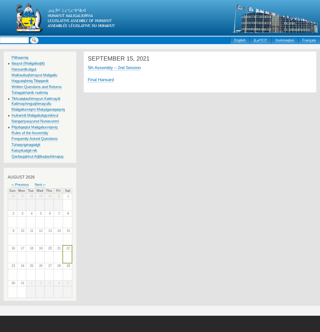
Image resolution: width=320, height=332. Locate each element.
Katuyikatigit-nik (24, 150)
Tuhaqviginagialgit (26, 145)
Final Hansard (101, 79)
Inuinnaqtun (285, 40)
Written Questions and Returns (37, 87)
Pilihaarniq (20, 58)
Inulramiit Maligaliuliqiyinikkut (35, 115)
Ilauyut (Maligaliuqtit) (28, 63)
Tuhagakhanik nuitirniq (30, 93)
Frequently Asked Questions (35, 139)
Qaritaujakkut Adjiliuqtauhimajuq (37, 156)
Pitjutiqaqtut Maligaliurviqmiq (35, 127)
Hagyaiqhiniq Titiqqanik (30, 81)
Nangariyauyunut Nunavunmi (35, 121)
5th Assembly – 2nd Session (114, 67)
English (240, 40)
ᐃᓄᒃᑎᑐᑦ (260, 40)
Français (309, 40)
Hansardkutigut (24, 69)
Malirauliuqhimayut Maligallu (34, 75)
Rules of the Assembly (30, 133)
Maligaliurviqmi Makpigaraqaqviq (38, 109)
